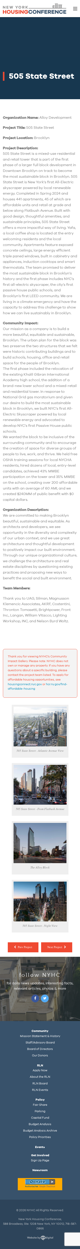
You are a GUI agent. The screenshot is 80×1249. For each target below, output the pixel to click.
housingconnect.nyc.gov (25, 684)
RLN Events (40, 1090)
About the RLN (40, 1077)
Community (40, 1031)
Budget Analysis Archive (40, 1131)
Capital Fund (40, 1118)
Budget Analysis (40, 1124)
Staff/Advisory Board (40, 1043)
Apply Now (40, 1070)
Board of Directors (40, 1049)
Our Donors (40, 1056)
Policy (40, 1100)
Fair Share (40, 1105)
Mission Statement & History (40, 1036)
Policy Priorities (40, 1137)
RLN (40, 1066)
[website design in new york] (40, 1238)
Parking (40, 1111)
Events (40, 1147)
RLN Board (40, 1084)
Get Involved (40, 1155)
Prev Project (25, 947)
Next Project (54, 947)
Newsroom (40, 1170)
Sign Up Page (40, 1160)
